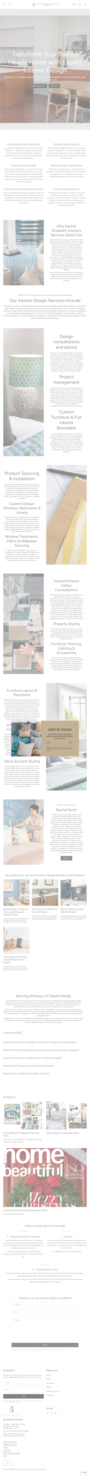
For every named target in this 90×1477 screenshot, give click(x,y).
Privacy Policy (56, 749)
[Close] (75, 724)
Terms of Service (68, 749)
